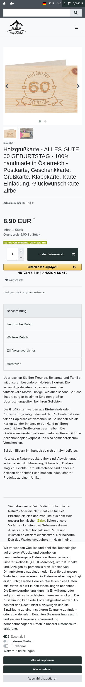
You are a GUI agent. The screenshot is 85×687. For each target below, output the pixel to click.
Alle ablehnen (42, 669)
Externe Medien (22, 641)
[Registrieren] (12, 3)
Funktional (18, 646)
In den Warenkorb (51, 254)
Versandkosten (37, 292)
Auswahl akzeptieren (42, 678)
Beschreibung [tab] (17, 311)
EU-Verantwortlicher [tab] (21, 350)
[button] (42, 269)
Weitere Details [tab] (18, 337)
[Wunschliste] (59, 3)
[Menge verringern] (21, 257)
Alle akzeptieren (42, 660)
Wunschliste (16, 280)
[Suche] (76, 13)
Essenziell (18, 636)
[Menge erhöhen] (21, 251)
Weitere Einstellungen (19, 651)
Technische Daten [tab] (19, 324)
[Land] (44, 3)
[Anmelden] (5, 3)
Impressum (69, 614)
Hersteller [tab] (14, 364)
